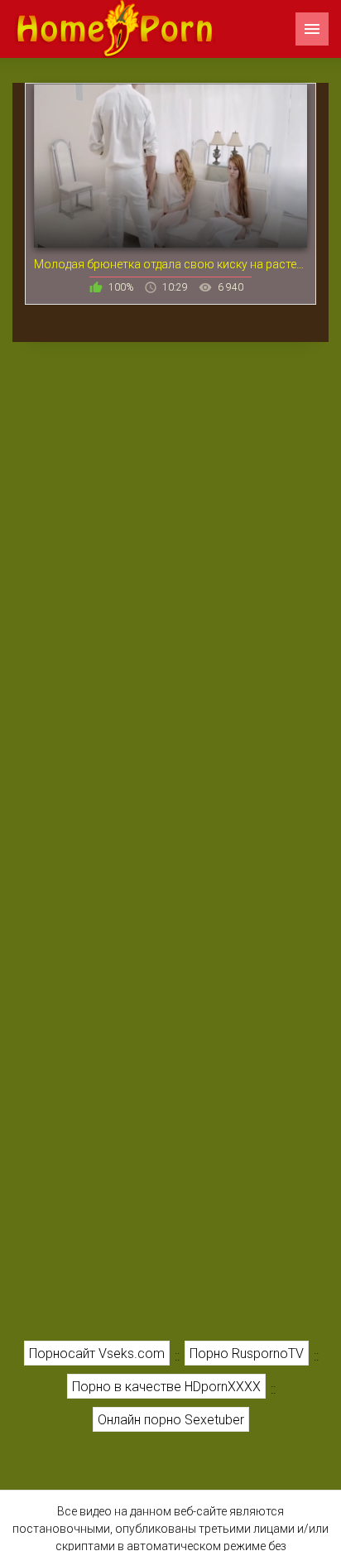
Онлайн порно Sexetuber (171, 1420)
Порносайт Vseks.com (97, 1353)
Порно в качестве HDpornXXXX (166, 1386)
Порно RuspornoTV (247, 1353)
